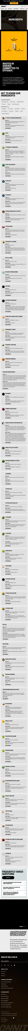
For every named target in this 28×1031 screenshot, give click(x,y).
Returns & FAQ (4, 998)
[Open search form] (21, 6)
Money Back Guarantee (7, 1002)
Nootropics (11, 111)
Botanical (23, 108)
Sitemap (3, 975)
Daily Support (12, 101)
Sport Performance (15, 104)
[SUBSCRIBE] (25, 961)
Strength (16, 111)
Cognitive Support (5, 101)
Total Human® (22, 8)
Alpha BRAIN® (15, 8)
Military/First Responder (7, 988)
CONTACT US (8, 877)
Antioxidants (17, 108)
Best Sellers (10, 8)
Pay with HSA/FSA (6, 1004)
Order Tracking (4, 996)
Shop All (2, 8)
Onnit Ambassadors (6, 982)
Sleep (21, 111)
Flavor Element (4, 111)
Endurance (4, 104)
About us (3, 971)
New (6, 8)
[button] (27, 1)
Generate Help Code (6, 1007)
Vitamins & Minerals (5, 113)
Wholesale (3, 984)
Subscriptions (4, 986)
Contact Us (4, 994)
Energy (9, 104)
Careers (3, 973)
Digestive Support (20, 101)
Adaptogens (4, 108)
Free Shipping (4, 1000)
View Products (8, 142)
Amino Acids (10, 108)
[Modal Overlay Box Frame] (14, 2)
